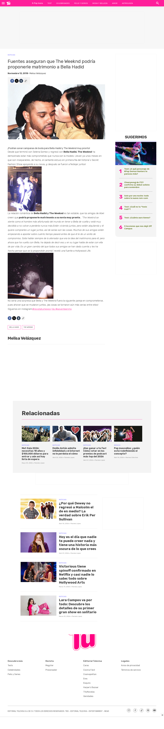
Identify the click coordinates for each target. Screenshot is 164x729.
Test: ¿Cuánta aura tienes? (137, 217)
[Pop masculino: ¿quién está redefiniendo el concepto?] (128, 434)
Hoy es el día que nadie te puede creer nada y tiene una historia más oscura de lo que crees (78, 543)
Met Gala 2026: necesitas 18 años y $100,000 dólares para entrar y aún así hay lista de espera (35, 454)
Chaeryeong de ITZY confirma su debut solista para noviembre (137, 184)
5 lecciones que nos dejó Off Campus (138, 227)
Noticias (11, 55)
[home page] (8, 3)
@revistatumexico (41, 309)
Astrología (127, 3)
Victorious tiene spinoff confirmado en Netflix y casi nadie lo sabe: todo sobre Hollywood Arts (77, 574)
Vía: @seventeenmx (61, 309)
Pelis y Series (81, 3)
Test (50, 3)
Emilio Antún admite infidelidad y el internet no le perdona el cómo (66, 451)
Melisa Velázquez (38, 73)
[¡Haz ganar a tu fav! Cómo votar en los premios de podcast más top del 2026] (97, 434)
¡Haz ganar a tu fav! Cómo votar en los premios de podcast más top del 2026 (95, 452)
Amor (114, 3)
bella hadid (14, 327)
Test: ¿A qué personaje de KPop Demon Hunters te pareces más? (136, 171)
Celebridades (63, 3)
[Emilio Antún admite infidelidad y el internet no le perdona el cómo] (67, 434)
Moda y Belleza (99, 3)
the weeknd (28, 327)
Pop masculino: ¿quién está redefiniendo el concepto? (127, 451)
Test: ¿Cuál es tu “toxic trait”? (135, 207)
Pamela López (39, 463)
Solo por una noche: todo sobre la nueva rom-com (136, 196)
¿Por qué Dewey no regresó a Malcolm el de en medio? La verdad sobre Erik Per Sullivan (77, 511)
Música (117, 445)
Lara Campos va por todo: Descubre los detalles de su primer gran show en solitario (77, 606)
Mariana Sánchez (132, 457)
